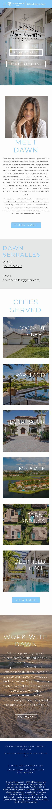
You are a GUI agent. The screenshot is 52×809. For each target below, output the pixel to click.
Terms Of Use (16, 765)
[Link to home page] (16, 4)
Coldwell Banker (15, 746)
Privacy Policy (35, 765)
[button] (26, 52)
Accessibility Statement (22, 770)
